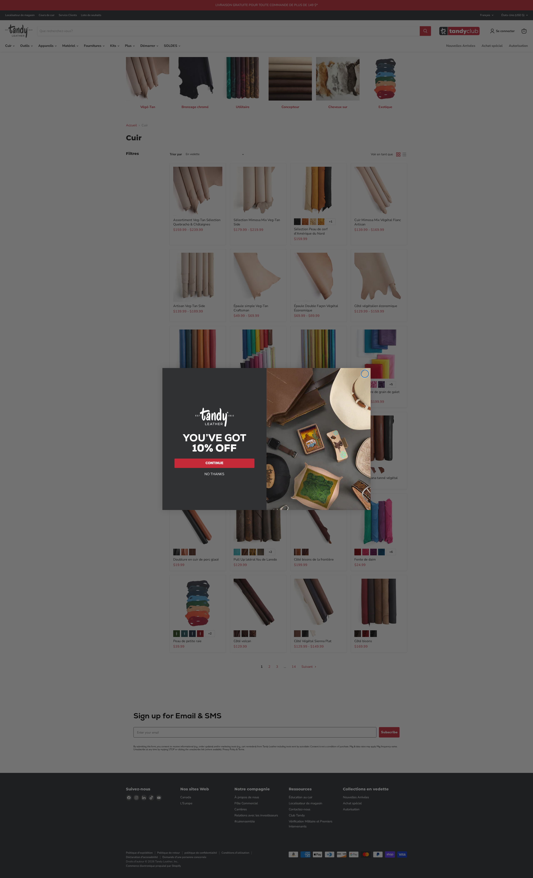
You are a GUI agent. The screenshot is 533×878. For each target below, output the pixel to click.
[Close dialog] (365, 374)
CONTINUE (214, 463)
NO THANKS (214, 474)
